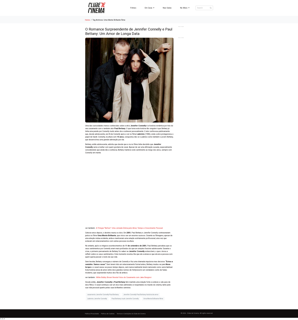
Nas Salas (167, 8)
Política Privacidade (92, 314)
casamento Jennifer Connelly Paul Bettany (103, 294)
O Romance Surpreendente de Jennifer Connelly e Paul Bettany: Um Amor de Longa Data (128, 31)
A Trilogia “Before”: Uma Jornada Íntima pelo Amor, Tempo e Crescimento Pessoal (129, 228)
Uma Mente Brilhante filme (153, 299)
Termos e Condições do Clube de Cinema (131, 314)
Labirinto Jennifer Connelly (97, 299)
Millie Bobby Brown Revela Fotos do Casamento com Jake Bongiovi (123, 277)
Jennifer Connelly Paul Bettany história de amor (140, 294)
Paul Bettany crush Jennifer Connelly (125, 299)
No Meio (184, 8)
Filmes (133, 8)
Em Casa (148, 8)
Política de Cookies (108, 314)
